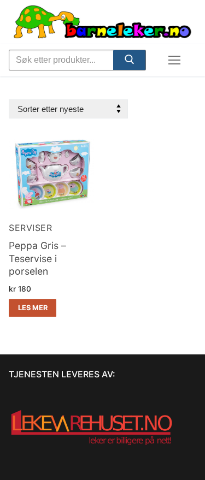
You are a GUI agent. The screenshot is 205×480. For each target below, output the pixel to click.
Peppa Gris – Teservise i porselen (37, 258)
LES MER (33, 308)
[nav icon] (174, 60)
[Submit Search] (129, 61)
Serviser (30, 227)
